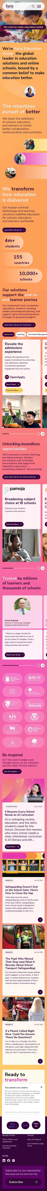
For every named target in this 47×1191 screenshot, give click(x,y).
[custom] (3, 1160)
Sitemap (30, 1135)
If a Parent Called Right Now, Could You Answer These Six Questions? (20, 1034)
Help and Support (34, 1139)
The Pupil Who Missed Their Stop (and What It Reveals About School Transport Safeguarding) (20, 963)
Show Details (12, 1125)
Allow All (36, 1125)
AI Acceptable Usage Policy (35, 1145)
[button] (43, 434)
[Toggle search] (33, 6)
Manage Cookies (8, 1135)
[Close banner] (41, 1087)
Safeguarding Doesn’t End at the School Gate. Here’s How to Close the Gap (21, 890)
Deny (25, 1125)
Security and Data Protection (9, 1147)
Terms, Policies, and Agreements (10, 1140)
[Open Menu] (39, 6)
